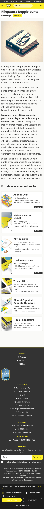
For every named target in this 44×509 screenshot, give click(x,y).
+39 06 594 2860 (22, 429)
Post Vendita (23, 412)
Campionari (23, 398)
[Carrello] (41, 5)
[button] (2, 493)
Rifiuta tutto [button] (32, 500)
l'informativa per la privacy (30, 462)
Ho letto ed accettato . (23, 462)
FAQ (23, 395)
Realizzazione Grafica (23, 415)
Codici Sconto (23, 405)
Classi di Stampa (23, 402)
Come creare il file (22, 388)
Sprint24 (8, 6)
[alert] (22, 496)
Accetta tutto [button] (11, 500)
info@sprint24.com (23, 432)
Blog (23, 364)
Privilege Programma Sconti (22, 409)
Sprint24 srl (7, 469)
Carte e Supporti (23, 391)
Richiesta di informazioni (23, 425)
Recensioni (22, 360)
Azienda (22, 357)
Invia (36, 457)
